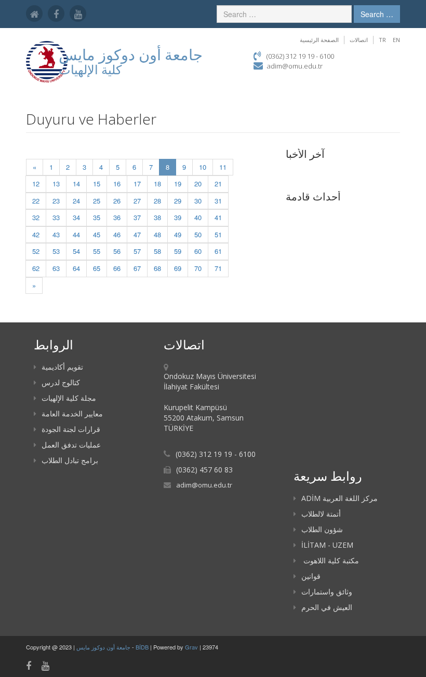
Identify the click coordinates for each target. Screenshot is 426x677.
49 (177, 234)
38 (157, 217)
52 (35, 251)
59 (177, 251)
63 (56, 268)
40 (198, 217)
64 (76, 268)
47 (137, 234)
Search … (377, 14)
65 (96, 268)
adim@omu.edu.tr (295, 66)
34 (76, 217)
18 (157, 183)
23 (56, 201)
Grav (191, 647)
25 (96, 201)
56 (117, 251)
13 (56, 183)
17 (137, 183)
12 (35, 183)
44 (76, 234)
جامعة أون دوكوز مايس (104, 647)
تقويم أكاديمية (62, 367)
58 (157, 251)
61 (218, 251)
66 (117, 268)
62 (35, 268)
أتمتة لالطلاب (321, 514)
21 (218, 183)
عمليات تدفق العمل (71, 445)
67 (137, 268)
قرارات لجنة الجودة (71, 429)
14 (76, 183)
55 (96, 251)
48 (157, 234)
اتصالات (359, 40)
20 (198, 183)
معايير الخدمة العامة (72, 413)
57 (137, 251)
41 (218, 217)
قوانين (311, 576)
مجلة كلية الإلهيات (69, 398)
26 (117, 201)
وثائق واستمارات (326, 592)
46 (117, 234)
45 (96, 234)
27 (137, 201)
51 (218, 234)
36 (117, 217)
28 (157, 201)
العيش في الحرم (326, 607)
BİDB (143, 647)
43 (56, 234)
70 (198, 268)
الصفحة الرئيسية (319, 40)
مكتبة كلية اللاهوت (330, 560)
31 (218, 201)
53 (56, 251)
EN (396, 40)
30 (198, 201)
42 (35, 234)
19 (177, 183)
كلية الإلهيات (90, 69)
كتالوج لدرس (61, 382)
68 (157, 268)
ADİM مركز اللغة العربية (339, 498)
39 (177, 217)
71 (218, 268)
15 (96, 183)
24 (76, 201)
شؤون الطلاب (322, 529)
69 (177, 268)
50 (198, 234)
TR (382, 40)
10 (202, 167)
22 (35, 201)
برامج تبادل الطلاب (70, 460)
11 (223, 167)
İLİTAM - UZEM (327, 545)
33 (56, 217)
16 (117, 183)
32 (35, 217)
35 (96, 217)
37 (137, 217)
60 (198, 251)
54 (76, 251)
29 (177, 201)
